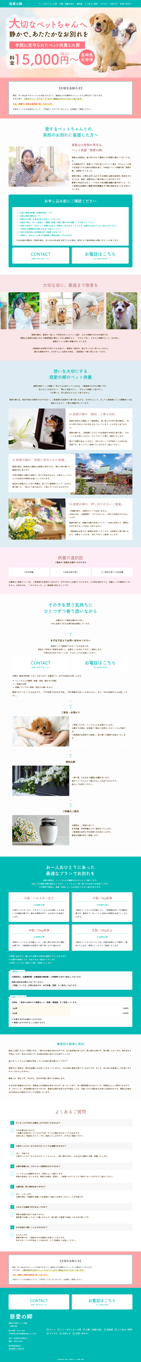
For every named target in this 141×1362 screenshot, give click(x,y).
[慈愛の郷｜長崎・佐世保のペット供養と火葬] (15, 4)
